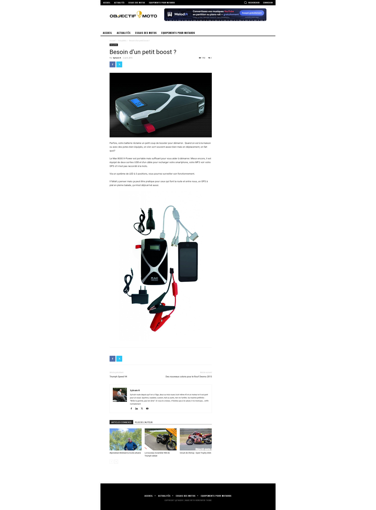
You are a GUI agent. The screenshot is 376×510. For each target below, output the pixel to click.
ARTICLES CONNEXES (121, 422)
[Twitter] (119, 64)
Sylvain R (117, 58)
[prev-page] (111, 461)
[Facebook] (112, 64)
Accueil (112, 40)
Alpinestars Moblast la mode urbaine (125, 453)
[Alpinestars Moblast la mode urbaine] (126, 439)
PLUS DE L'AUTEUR (144, 422)
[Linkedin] (137, 408)
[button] (252, 2)
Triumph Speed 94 (118, 376)
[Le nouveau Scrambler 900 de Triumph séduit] (161, 439)
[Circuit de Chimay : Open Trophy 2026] (196, 439)
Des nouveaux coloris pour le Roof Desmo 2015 (189, 376)
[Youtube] (148, 408)
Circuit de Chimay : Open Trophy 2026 (195, 453)
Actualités (122, 40)
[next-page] (116, 461)
